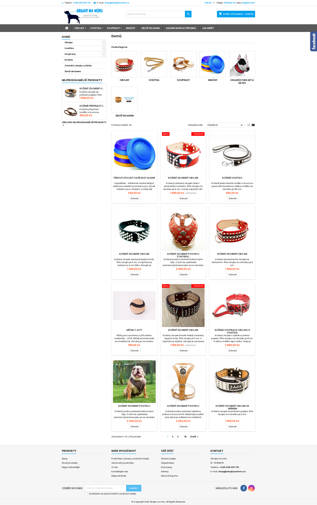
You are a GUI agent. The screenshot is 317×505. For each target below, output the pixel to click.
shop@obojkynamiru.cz (117, 2)
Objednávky (167, 462)
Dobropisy (166, 467)
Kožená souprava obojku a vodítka (232, 331)
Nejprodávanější (71, 467)
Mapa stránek (118, 475)
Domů (66, 37)
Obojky (79, 28)
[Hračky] (213, 64)
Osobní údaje (168, 458)
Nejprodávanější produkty (82, 80)
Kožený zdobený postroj (134, 406)
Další (194, 436)
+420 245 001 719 (81, 2)
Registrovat (248, 2)
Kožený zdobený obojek (183, 177)
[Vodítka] (154, 64)
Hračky (130, 28)
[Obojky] (124, 64)
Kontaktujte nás (119, 471)
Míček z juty (134, 330)
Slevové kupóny (169, 475)
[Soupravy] (183, 64)
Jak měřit (208, 28)
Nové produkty (70, 462)
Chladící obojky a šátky (78, 65)
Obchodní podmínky (122, 462)
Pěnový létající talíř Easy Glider (134, 177)
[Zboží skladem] (124, 100)
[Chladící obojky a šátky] (242, 64)
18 (185, 436)
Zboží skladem (150, 28)
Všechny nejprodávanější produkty (84, 124)
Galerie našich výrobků (181, 28)
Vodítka (95, 28)
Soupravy (113, 28)
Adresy (165, 471)
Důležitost (226, 125)
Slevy (65, 458)
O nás (114, 467)
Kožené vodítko (232, 177)
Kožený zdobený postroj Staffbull (183, 255)
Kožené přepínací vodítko (92, 106)
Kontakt (217, 451)
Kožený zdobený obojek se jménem (92, 88)
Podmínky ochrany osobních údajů (130, 458)
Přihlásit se (229, 2)
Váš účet (167, 451)
